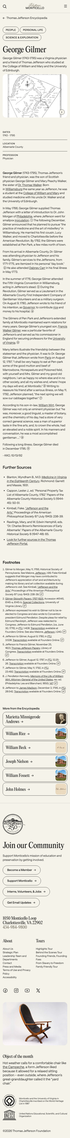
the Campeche (13, 1067)
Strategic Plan (10, 952)
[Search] (12, 6)
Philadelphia (24, 216)
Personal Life (33, 29)
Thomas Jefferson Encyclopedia (26, 18)
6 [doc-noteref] (44, 386)
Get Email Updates (19, 902)
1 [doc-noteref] (31, 220)
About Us (8, 948)
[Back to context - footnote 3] (64, 631)
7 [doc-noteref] (40, 398)
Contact (7, 962)
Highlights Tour (44, 948)
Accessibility (10, 977)
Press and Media (12, 966)
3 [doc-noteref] (38, 287)
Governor (29, 307)
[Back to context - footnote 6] (58, 663)
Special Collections (33, 602)
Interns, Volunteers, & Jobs (24, 891)
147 (51, 683)
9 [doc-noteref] (28, 448)
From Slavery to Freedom (50, 962)
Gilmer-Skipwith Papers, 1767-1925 (24, 598)
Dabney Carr (37, 268)
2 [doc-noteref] (4, 268)
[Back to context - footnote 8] (56, 683)
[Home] (35, 6)
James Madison (28, 687)
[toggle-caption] (62, 112)
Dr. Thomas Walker (30, 185)
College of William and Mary (41, 193)
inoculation (22, 220)
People (11, 29)
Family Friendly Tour (47, 966)
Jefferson (40, 572)
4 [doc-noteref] (32, 311)
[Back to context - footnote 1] (41, 594)
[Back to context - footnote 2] (24, 606)
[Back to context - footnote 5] (7, 655)
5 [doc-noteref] (17, 342)
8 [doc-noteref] (22, 437)
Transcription (38, 628)
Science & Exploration (22, 37)
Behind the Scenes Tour (49, 952)
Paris (48, 357)
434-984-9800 (15, 927)
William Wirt (46, 405)
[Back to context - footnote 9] (63, 691)
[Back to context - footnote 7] (63, 671)
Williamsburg (14, 189)
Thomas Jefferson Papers (25, 647)
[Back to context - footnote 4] (62, 640)
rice (55, 307)
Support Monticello (19, 880)
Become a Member (19, 870)
